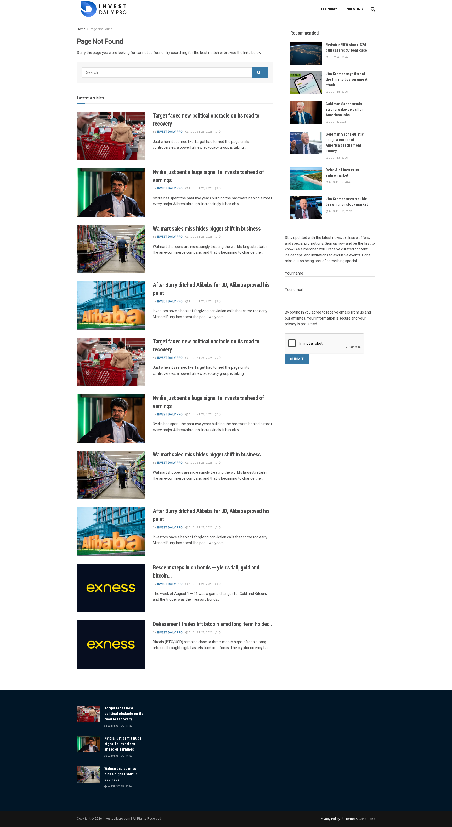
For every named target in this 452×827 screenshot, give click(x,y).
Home (81, 29)
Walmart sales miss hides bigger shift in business (207, 228)
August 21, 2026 (340, 211)
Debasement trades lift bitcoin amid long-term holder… (212, 624)
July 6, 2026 (337, 122)
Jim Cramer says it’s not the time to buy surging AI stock (347, 79)
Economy (329, 9)
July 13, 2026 (338, 157)
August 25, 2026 (200, 131)
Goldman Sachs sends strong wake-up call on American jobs (345, 109)
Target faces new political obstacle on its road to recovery (123, 714)
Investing (354, 9)
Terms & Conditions (360, 819)
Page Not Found (101, 29)
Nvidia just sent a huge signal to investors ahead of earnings (123, 744)
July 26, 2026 (338, 57)
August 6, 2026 (339, 182)
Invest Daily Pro (170, 131)
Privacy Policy (330, 819)
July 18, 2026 (338, 91)
